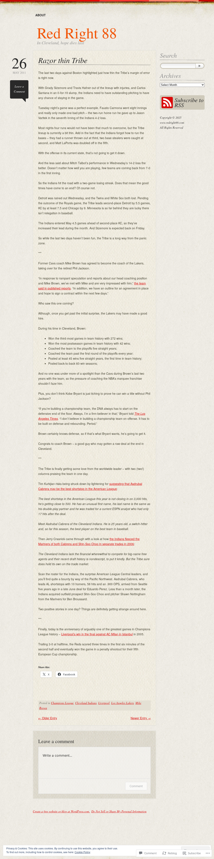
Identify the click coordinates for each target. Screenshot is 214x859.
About (40, 15)
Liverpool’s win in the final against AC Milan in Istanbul (97, 634)
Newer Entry (141, 718)
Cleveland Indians (86, 703)
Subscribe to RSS (189, 102)
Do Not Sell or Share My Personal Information (118, 811)
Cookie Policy (82, 852)
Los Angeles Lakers (122, 703)
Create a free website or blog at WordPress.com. (61, 811)
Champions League (62, 703)
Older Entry (47, 718)
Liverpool (104, 703)
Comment (136, 786)
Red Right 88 (77, 33)
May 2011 (19, 65)
